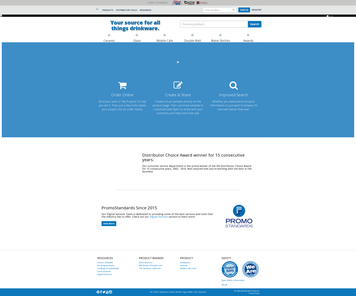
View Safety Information (233, 280)
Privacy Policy (254, 293)
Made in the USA (188, 268)
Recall (224, 284)
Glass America (145, 262)
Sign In (244, 9)
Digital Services (159, 216)
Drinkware (185, 262)
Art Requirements (105, 265)
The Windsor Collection (150, 268)
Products (107, 10)
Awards (183, 265)
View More (108, 223)
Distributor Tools (126, 10)
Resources (145, 10)
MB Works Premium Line (150, 265)
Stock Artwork (104, 271)
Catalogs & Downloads (108, 268)
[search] (217, 9)
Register (256, 9)
